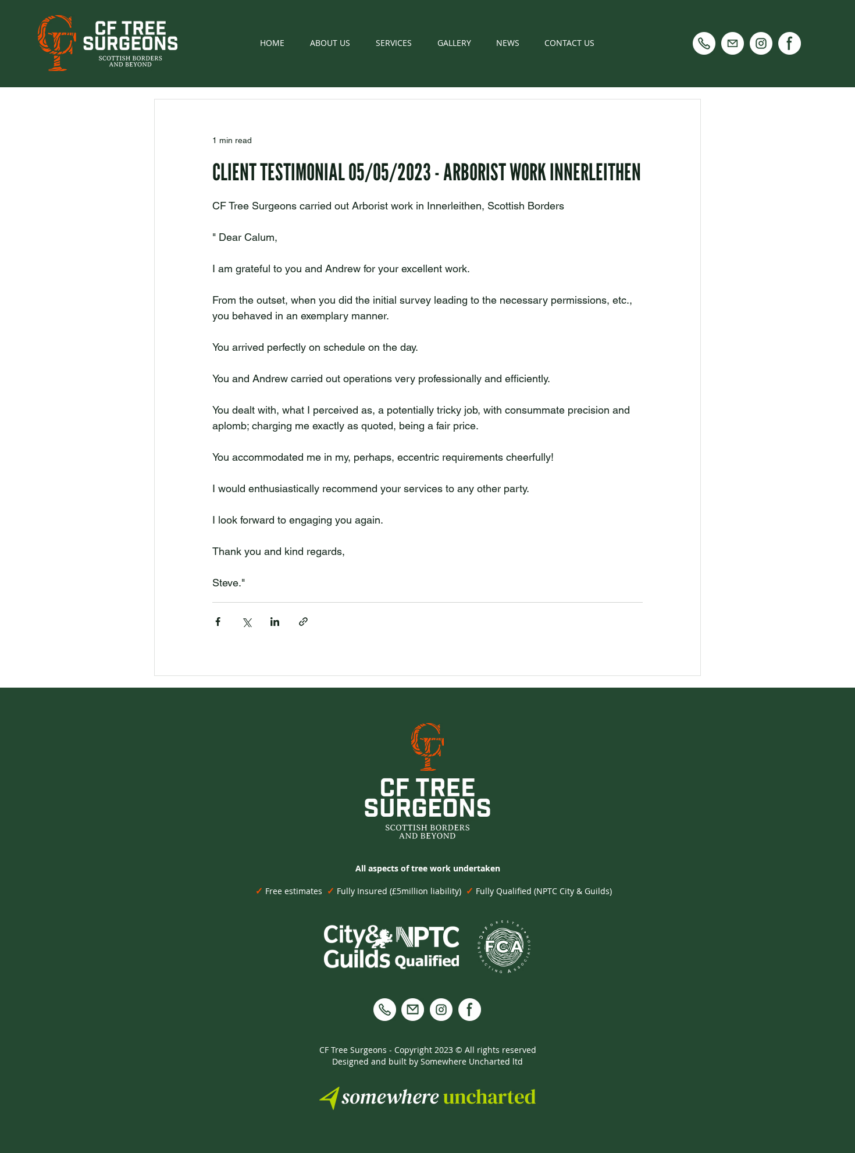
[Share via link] (303, 621)
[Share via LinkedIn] (274, 621)
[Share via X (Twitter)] (246, 621)
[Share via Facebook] (217, 621)
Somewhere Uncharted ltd (472, 1061)
